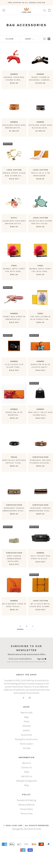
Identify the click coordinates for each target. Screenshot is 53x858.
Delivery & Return (26, 805)
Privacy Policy (26, 809)
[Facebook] (23, 697)
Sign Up (41, 659)
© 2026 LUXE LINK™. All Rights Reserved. (26, 825)
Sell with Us (26, 776)
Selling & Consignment (26, 781)
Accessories (26, 735)
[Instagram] (30, 697)
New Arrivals (26, 712)
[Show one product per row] (44, 39)
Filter (10, 39)
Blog (26, 785)
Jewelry (26, 730)
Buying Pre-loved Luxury (26, 739)
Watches (26, 726)
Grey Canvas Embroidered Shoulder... (14, 558)
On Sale (26, 748)
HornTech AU (30, 829)
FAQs (26, 772)
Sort (28, 39)
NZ (39, 829)
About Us (26, 763)
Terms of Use (26, 813)
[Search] (44, 10)
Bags (26, 717)
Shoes (26, 721)
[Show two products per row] (49, 39)
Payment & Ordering (26, 800)
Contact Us (26, 767)
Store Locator (26, 744)
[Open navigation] (3, 10)
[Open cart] (49, 10)
